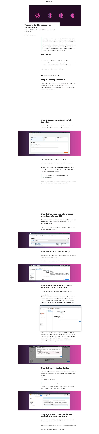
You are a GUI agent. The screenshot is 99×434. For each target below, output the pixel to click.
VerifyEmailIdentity (47, 177)
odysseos (49, 1)
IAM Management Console (56, 221)
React (61, 83)
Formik (66, 83)
